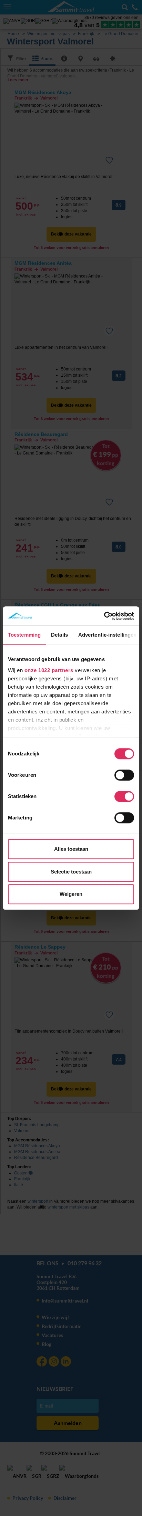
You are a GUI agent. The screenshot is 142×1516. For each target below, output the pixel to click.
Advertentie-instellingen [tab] (107, 635)
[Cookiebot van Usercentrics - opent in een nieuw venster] (104, 615)
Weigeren (71, 894)
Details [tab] (59, 635)
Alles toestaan (71, 849)
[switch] (124, 775)
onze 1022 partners (48, 670)
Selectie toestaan (71, 872)
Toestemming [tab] (24, 635)
